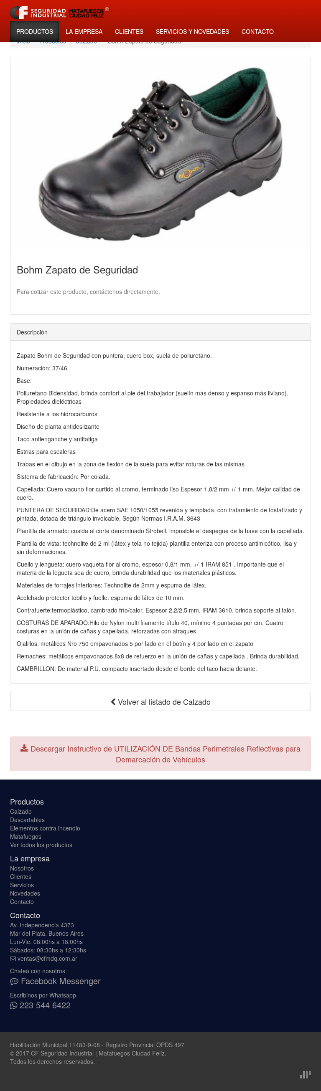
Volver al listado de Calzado (163, 701)
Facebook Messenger (59, 981)
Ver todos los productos (41, 844)
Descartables (27, 819)
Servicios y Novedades (192, 31)
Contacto (258, 31)
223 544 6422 (44, 1005)
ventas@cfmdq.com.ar (47, 958)
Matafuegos (25, 836)
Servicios (22, 885)
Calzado (21, 811)
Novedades (25, 893)
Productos (34, 31)
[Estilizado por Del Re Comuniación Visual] (305, 1074)
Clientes (129, 31)
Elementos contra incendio (45, 828)
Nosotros (22, 868)
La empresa (84, 31)
